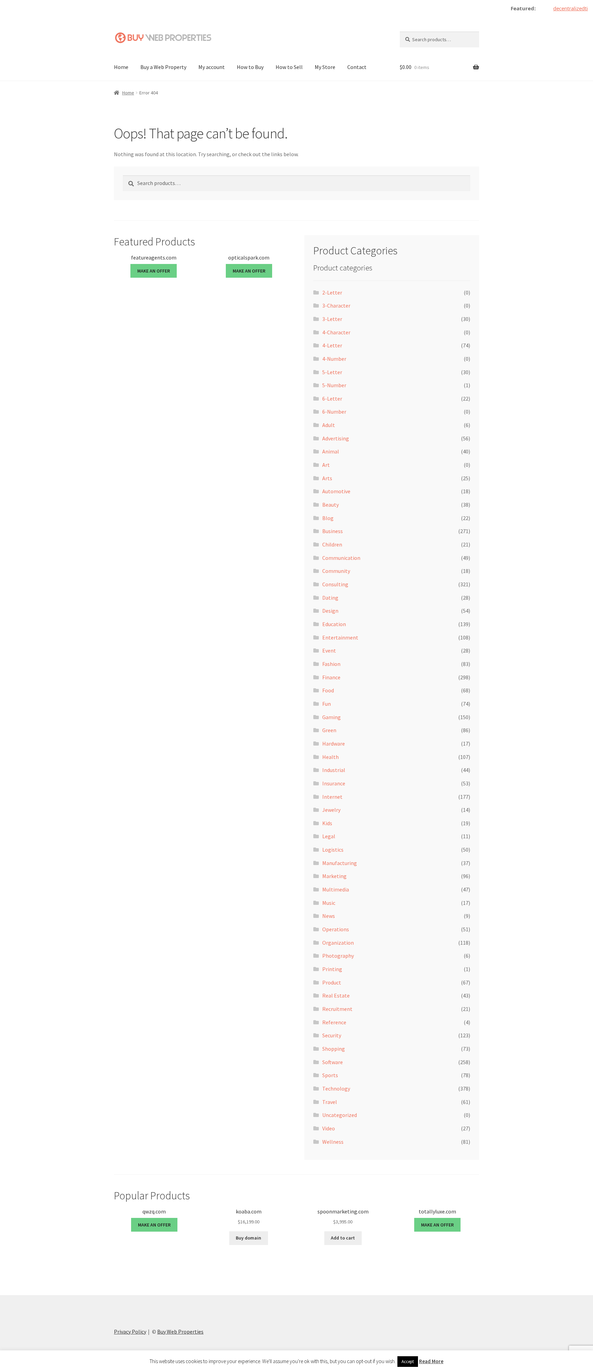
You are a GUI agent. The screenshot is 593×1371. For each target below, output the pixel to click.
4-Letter (332, 345)
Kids (327, 823)
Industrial (333, 770)
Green (329, 730)
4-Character (336, 332)
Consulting (335, 584)
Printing (332, 969)
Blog (328, 518)
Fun (326, 703)
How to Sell (289, 67)
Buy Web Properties (180, 1331)
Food (328, 690)
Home (121, 67)
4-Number (334, 358)
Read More (431, 1361)
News (328, 915)
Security (331, 1035)
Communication (341, 557)
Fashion (331, 663)
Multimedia (335, 889)
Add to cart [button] (343, 1238)
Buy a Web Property (163, 67)
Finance (331, 677)
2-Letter (332, 292)
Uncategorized (339, 1114)
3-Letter (332, 318)
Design (330, 610)
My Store (325, 67)
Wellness (333, 1141)
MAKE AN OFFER (153, 271)
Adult (328, 425)
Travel (329, 1101)
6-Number (334, 411)
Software (332, 1062)
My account (211, 67)
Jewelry (331, 809)
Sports (330, 1075)
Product (331, 982)
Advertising (335, 438)
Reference (334, 1022)
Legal (328, 836)
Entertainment (340, 637)
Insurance (333, 783)
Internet (332, 796)
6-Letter (332, 398)
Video (328, 1128)
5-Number (334, 385)
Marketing (334, 876)
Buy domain (248, 1238)
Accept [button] (408, 1361)
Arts (327, 478)
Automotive (336, 491)
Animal (330, 451)
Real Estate (336, 995)
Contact (357, 67)
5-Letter (332, 372)
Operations (335, 929)
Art (326, 464)
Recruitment (337, 1008)
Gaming (331, 717)
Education (334, 624)
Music (328, 902)
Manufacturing (339, 863)
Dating (330, 597)
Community (336, 570)
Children (332, 544)
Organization (338, 942)
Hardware (333, 743)
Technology (336, 1088)
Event (329, 650)
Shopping (333, 1048)
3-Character (336, 305)
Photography (338, 955)
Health (330, 756)
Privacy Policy (130, 1331)
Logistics (333, 849)
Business (332, 531)
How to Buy (250, 67)
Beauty (330, 504)
